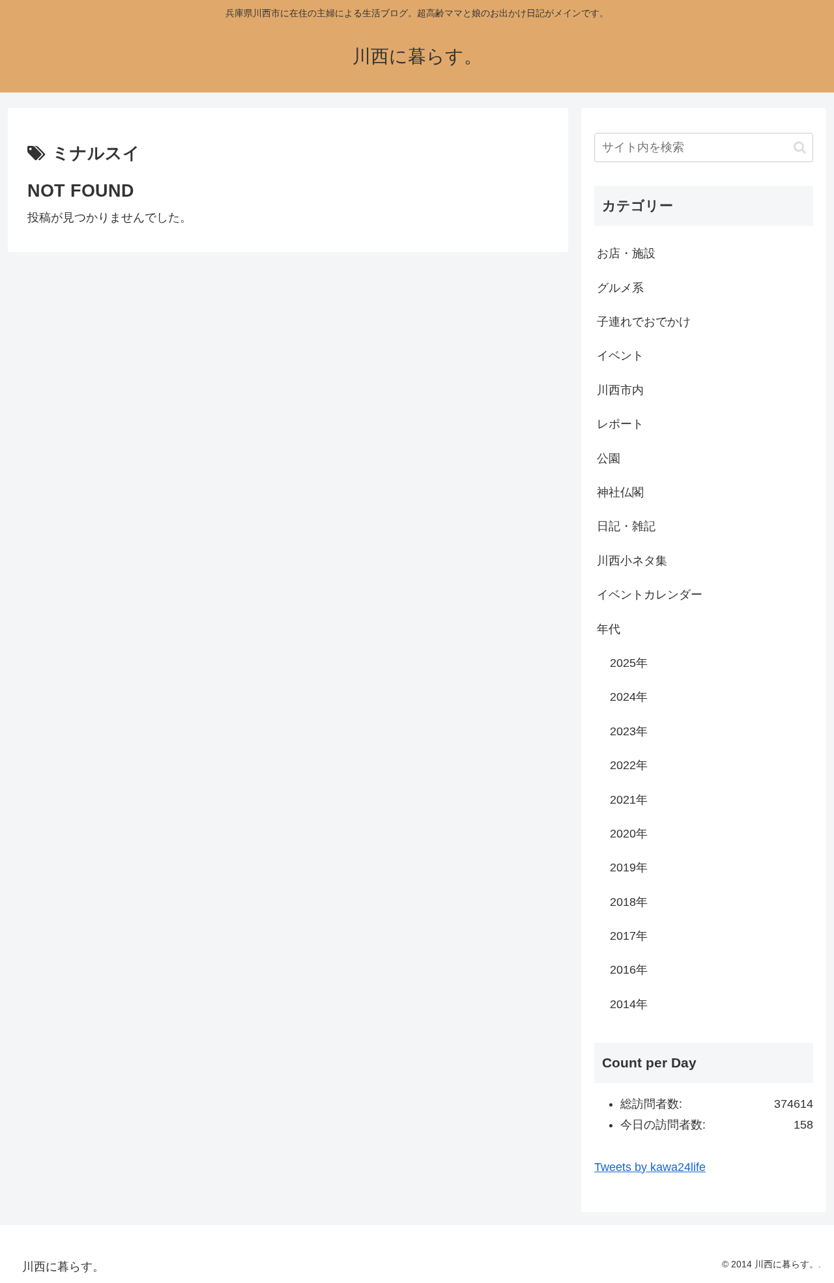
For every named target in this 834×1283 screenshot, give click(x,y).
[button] (799, 147)
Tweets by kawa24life (650, 1167)
